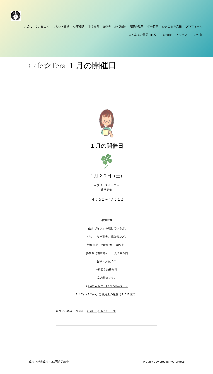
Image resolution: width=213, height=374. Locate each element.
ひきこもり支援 (107, 310)
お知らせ (92, 310)
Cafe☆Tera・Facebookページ (108, 286)
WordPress (177, 361)
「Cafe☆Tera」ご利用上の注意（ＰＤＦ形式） (108, 294)
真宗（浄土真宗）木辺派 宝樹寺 (49, 361)
